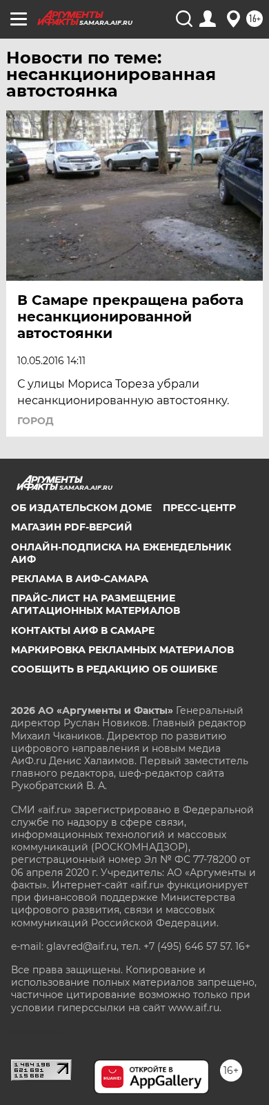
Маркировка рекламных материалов (122, 650)
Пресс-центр (199, 507)
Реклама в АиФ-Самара (79, 579)
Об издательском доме (81, 507)
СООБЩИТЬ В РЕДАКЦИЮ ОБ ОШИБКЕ (114, 669)
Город (35, 421)
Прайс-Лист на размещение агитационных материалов (95, 604)
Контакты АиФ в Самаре (83, 630)
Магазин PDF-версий (71, 527)
